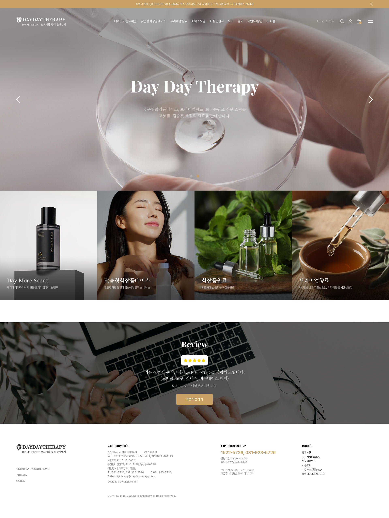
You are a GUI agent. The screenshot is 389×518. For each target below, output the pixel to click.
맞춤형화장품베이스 (153, 21)
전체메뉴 (370, 21)
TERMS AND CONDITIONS (32, 468)
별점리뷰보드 (308, 461)
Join (331, 21)
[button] (18, 99)
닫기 (371, 4)
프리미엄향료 (178, 21)
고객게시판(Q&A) (311, 456)
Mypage (350, 21)
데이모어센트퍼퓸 (125, 21)
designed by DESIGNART (123, 481)
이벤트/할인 (255, 21)
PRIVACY (21, 474)
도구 (231, 21)
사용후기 (306, 465)
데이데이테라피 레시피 (313, 473)
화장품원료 (217, 21)
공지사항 (306, 452)
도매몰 (271, 21)
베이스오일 (198, 21)
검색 (342, 21)
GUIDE (20, 480)
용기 (240, 21)
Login (322, 21)
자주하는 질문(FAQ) (312, 469)
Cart (360, 22)
